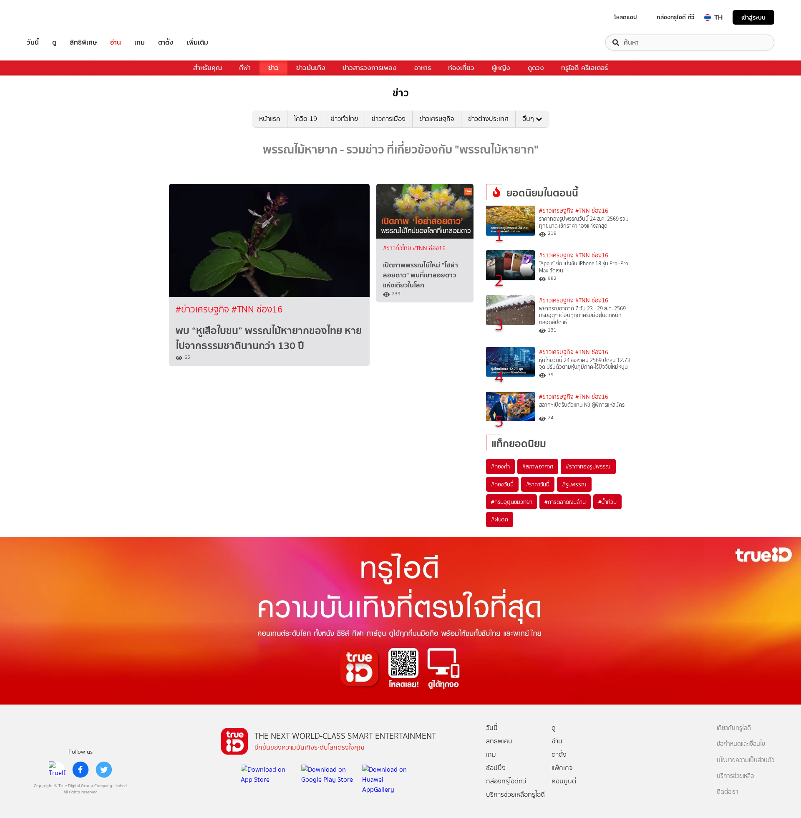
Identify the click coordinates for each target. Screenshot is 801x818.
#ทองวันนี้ (502, 484)
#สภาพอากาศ (537, 466)
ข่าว (273, 68)
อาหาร (422, 68)
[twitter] (104, 769)
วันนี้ (33, 43)
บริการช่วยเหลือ (735, 776)
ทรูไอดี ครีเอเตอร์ (584, 68)
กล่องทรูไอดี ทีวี (675, 17)
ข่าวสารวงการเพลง (370, 68)
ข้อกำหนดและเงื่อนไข (741, 744)
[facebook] (80, 769)
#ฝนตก (499, 519)
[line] (57, 769)
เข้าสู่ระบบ (753, 17)
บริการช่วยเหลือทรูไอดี (515, 794)
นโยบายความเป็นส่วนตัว (745, 760)
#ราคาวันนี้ (537, 484)
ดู (54, 43)
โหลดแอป (625, 17)
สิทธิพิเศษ (83, 43)
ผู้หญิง (501, 68)
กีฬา (245, 68)
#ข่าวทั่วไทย (398, 248)
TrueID (52, 17)
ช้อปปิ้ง (496, 768)
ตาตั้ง (166, 43)
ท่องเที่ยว (461, 68)
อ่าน (115, 43)
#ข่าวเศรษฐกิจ (204, 309)
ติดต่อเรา (727, 792)
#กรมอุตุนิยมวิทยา (511, 502)
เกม (139, 43)
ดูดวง (536, 68)
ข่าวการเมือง (389, 118)
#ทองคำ (500, 466)
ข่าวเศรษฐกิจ (436, 118)
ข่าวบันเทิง (310, 68)
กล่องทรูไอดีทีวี (506, 781)
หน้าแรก (269, 118)
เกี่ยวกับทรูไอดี (734, 728)
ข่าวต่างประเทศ (488, 118)
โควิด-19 (305, 118)
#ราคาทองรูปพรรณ (588, 466)
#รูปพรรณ (574, 484)
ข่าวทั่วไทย (344, 118)
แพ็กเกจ (562, 768)
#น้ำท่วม (607, 502)
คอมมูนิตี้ (564, 781)
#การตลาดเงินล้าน (564, 502)
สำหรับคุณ (207, 68)
